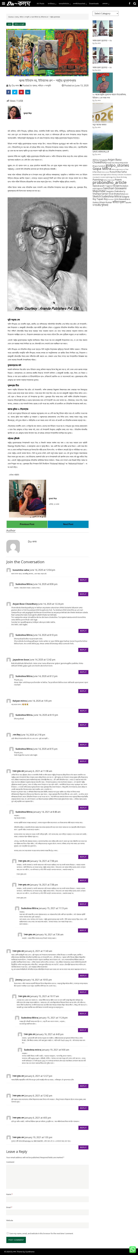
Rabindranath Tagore (102, 185)
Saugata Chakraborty (115, 191)
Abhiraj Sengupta (100, 160)
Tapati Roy (102, 199)
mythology (109, 177)
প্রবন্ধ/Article (64, 4)
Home (10, 17)
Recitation (124, 186)
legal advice (107, 175)
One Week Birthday (120, 177)
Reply (83, 580)
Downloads (94, 4)
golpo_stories (117, 165)
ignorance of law (122, 169)
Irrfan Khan (97, 172)
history (113, 169)
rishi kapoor (98, 188)
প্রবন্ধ (16, 17)
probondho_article (110, 182)
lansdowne (96, 175)
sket (126, 194)
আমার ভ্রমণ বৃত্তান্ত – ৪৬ (102, 40)
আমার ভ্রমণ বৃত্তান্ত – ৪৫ (102, 67)
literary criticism (117, 175)
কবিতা (115, 201)
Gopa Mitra (102, 168)
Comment (10, 1162)
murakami (127, 175)
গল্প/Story (51, 4)
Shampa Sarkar (100, 193)
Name (9, 1194)
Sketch (97, 196)
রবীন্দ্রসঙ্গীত (128, 203)
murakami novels (99, 177)
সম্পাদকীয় (97, 205)
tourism (111, 199)
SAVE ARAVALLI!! (101, 151)
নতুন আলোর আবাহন (99, 124)
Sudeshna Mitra (111, 196)
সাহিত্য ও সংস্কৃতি (24, 17)
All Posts (40, 4)
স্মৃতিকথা (104, 205)
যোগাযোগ (105, 4)
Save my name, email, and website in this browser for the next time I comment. (41, 1233)
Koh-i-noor (105, 172)
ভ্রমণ (122, 201)
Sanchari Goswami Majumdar (109, 189)
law (102, 175)
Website (9, 1220)
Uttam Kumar (105, 202)
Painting (98, 179)
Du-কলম (15, 85)
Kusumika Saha (118, 171)
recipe (116, 185)
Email (9, 1207)
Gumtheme (29, 1251)
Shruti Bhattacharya (116, 193)
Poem (118, 179)
